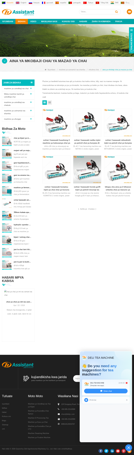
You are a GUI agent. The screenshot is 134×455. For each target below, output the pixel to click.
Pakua (118, 21)
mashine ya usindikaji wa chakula (14, 103)
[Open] (131, 40)
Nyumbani (7, 21)
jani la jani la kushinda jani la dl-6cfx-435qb (22, 262)
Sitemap (5, 425)
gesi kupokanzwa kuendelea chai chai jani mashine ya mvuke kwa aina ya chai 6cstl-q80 (22, 163)
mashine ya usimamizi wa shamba (72, 70)
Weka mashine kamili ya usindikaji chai (14, 95)
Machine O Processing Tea (38, 418)
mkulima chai (94, 70)
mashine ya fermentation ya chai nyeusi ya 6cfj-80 (22, 188)
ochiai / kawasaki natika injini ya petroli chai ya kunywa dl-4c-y (87, 141)
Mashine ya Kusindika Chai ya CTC (39, 427)
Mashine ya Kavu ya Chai (38, 422)
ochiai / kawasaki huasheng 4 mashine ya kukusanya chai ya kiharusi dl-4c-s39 (56, 141)
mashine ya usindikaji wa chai (16, 88)
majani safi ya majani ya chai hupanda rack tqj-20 (22, 150)
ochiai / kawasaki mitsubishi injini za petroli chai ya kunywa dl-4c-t (118, 141)
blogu (4, 421)
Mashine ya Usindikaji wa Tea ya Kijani (39, 405)
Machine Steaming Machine (38, 433)
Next (33, 311)
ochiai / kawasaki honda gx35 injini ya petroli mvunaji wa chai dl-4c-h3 (87, 188)
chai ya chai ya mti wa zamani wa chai (18, 302)
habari (83, 21)
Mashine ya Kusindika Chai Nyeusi (38, 412)
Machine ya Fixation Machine (39, 437)
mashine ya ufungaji (12, 119)
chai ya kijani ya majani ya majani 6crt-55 (22, 138)
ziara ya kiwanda (101, 21)
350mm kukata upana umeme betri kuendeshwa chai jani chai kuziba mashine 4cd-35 (22, 212)
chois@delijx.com (68, 414)
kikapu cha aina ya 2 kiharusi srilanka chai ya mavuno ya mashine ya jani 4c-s (118, 188)
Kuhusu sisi (68, 21)
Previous (3, 311)
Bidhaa (22, 21)
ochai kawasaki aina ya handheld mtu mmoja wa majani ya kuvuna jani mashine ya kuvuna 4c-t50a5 (22, 200)
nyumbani (5, 404)
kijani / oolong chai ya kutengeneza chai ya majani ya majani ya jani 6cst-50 (22, 237)
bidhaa (4, 408)
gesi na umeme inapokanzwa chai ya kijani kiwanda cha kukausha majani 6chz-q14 (22, 175)
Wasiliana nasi (49, 21)
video (33, 21)
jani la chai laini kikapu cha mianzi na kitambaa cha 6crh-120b (22, 249)
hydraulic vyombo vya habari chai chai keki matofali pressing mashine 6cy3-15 (22, 225)
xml (3, 429)
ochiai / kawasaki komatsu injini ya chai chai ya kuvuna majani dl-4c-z (56, 188)
